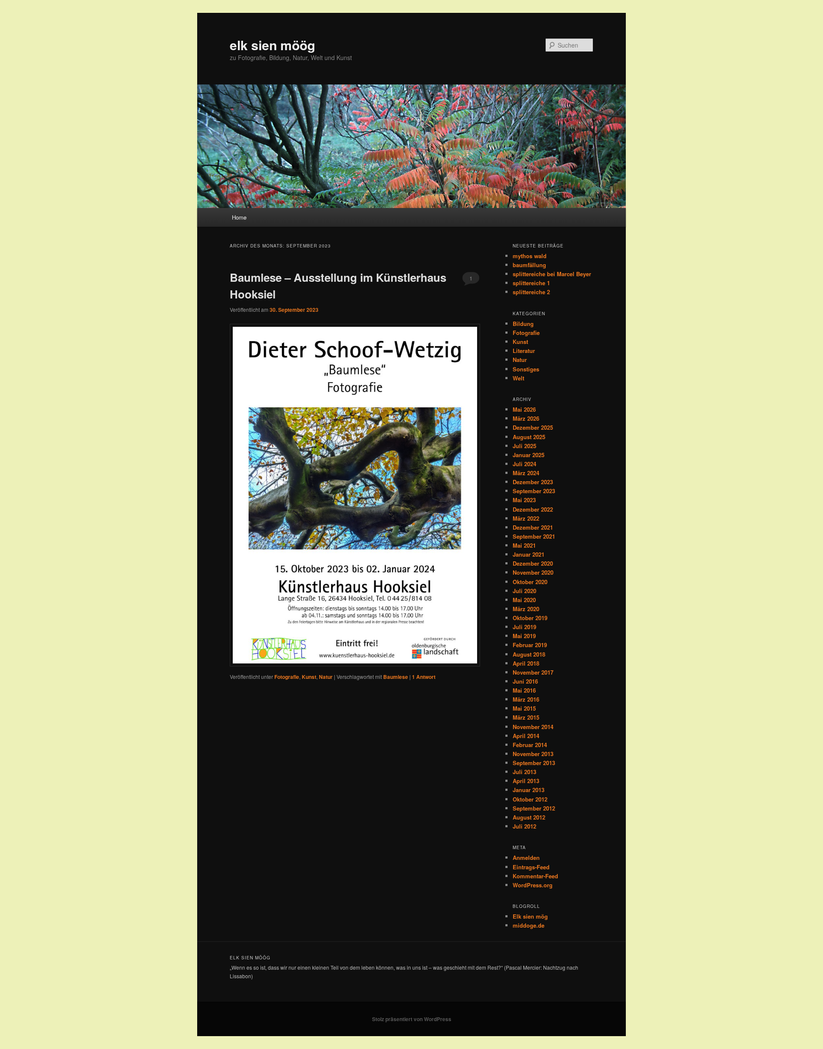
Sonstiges (526, 369)
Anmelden (526, 857)
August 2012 (529, 817)
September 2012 (534, 808)
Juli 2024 (524, 464)
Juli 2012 (524, 826)
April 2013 (526, 781)
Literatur (524, 351)
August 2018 (529, 654)
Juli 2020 (524, 591)
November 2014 (533, 727)
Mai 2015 (524, 708)
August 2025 (529, 437)
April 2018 (526, 663)
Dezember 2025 (533, 427)
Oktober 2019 (530, 618)
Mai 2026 (524, 409)
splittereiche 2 (531, 292)
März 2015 (526, 717)
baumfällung (529, 265)
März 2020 (526, 609)
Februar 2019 (530, 645)
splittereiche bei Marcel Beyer (552, 274)
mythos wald (530, 256)
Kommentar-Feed (535, 876)
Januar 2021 (528, 554)
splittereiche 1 (531, 283)
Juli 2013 (524, 772)
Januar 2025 (528, 455)
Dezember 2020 (533, 563)
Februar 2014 (530, 745)
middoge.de (528, 925)
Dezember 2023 (533, 482)
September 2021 (534, 536)
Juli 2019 (524, 627)
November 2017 (533, 672)
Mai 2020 (524, 600)
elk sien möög (272, 45)
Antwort (424, 677)
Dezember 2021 (533, 527)
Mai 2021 (524, 545)
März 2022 (526, 518)
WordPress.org (533, 885)
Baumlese (395, 677)
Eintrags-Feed (531, 867)
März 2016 (526, 699)
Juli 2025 (524, 446)
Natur (326, 677)
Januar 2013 (528, 790)
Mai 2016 (524, 690)
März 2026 (526, 418)
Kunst (309, 677)
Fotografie (286, 677)
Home (239, 217)
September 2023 (534, 491)
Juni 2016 (525, 681)
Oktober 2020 (530, 582)
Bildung (523, 324)
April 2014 (526, 736)
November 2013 (533, 754)
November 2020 (533, 572)
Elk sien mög (530, 916)
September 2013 (534, 763)
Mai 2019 (524, 636)
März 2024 (526, 473)
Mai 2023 (524, 500)
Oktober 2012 (530, 799)
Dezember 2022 (533, 509)
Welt (518, 378)
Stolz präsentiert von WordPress (411, 1019)
